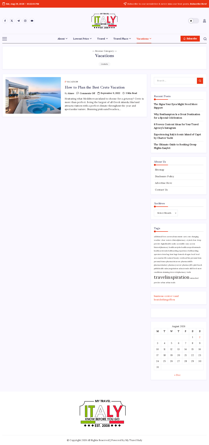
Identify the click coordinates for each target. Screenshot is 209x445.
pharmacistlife (186, 261)
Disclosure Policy (164, 176)
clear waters (166, 240)
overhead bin (185, 258)
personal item (196, 258)
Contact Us (161, 189)
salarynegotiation (171, 268)
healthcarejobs (175, 247)
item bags (173, 254)
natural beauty (173, 258)
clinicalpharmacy (179, 240)
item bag (165, 254)
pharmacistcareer (173, 261)
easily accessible (178, 244)
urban (163, 283)
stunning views (168, 272)
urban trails (170, 283)
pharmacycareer (175, 265)
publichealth (159, 268)
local (193, 254)
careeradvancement (174, 237)
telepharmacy (180, 272)
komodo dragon (184, 254)
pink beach (197, 265)
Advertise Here (163, 183)
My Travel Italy (133, 440)
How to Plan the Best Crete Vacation (95, 87)
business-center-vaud (166, 296)
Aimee (71, 93)
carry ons (187, 237)
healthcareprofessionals (190, 247)
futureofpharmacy (161, 247)
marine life (162, 258)
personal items (160, 261)
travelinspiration (171, 277)
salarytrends (184, 268)
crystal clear (191, 240)
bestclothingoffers (164, 299)
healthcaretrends (161, 251)
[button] (193, 21)
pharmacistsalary (161, 265)
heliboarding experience (178, 251)
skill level (193, 268)
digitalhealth (166, 244)
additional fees (160, 237)
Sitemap (159, 169)
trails (189, 272)
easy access (190, 244)
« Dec (177, 375)
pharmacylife (187, 265)
